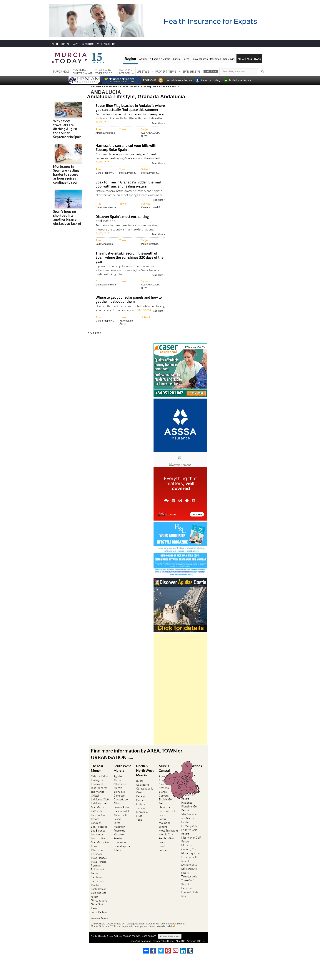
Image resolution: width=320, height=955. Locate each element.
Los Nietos (97, 834)
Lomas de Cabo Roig (190, 894)
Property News (165, 71)
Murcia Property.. (105, 172)
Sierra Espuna (122, 846)
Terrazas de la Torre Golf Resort (99, 904)
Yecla (139, 819)
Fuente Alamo (122, 807)
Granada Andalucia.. (106, 207)
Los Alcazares (99, 826)
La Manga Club (100, 799)
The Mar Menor (97, 768)
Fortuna (140, 804)
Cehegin (141, 796)
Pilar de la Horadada (97, 852)
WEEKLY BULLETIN (106, 44)
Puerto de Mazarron (119, 832)
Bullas (139, 780)
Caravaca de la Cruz (144, 790)
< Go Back (94, 332)
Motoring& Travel (125, 71)
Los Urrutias (98, 838)
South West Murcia (122, 768)
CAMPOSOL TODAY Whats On (108, 924)
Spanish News (191, 71)
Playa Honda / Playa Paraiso (99, 859)
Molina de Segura (165, 824)
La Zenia (186, 888)
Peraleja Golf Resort (166, 840)
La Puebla (96, 811)
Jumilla (177, 59)
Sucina (162, 850)
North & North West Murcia (145, 770)
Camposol (119, 795)
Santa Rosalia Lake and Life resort (98, 892)
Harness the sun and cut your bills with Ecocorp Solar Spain (126, 147)
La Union (96, 822)
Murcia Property (127, 172)
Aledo (117, 780)
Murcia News (61, 71)
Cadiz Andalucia (104, 243)
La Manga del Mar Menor (99, 805)
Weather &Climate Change (82, 71)
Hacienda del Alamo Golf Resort (121, 815)
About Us (180, 941)
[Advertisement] (180, 689)
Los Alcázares (200, 59)
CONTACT (66, 44)
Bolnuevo (119, 791)
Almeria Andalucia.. (106, 132)
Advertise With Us (195, 941)
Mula (139, 815)
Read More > (158, 123)
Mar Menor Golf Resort (100, 844)
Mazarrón (215, 59)
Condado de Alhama (121, 801)
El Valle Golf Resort (166, 801)
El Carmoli (97, 784)
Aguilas (118, 776)
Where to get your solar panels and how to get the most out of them (129, 299)
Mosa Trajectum (168, 830)
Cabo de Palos (99, 776)
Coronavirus (152, 924)
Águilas (143, 59)
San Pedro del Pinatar (99, 883)
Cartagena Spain (135, 924)
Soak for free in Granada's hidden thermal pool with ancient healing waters (128, 184)
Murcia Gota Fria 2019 (103, 926)
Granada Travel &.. (151, 207)
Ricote (162, 846)
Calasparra (142, 784)
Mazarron (119, 826)
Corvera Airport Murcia (172, 924)
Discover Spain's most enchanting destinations (122, 219)
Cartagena (97, 780)
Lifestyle (143, 71)
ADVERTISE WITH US (83, 44)
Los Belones (98, 830)
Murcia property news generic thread (135, 926)
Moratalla (142, 812)
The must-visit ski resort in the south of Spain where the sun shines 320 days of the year (129, 257)
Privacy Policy (160, 941)
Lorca (186, 59)
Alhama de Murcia (160, 59)
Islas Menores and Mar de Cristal (99, 791)
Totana (117, 850)
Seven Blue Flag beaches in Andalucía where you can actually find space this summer (130, 107)
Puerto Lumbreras (120, 840)
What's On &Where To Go (104, 71)
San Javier (229, 59)
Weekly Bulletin (165, 926)
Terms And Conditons (140, 941)
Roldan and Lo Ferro (99, 871)
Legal (171, 941)
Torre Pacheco (99, 912)
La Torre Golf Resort (98, 817)
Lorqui (162, 819)
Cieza (139, 800)
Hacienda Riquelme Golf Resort (167, 811)
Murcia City (166, 834)
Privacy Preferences (169, 936)
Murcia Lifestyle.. (150, 243)
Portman (96, 865)
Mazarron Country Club (189, 847)
